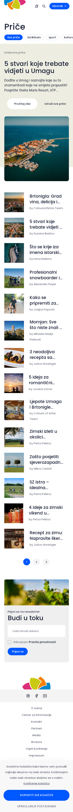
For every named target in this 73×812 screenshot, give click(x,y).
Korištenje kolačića (37, 783)
